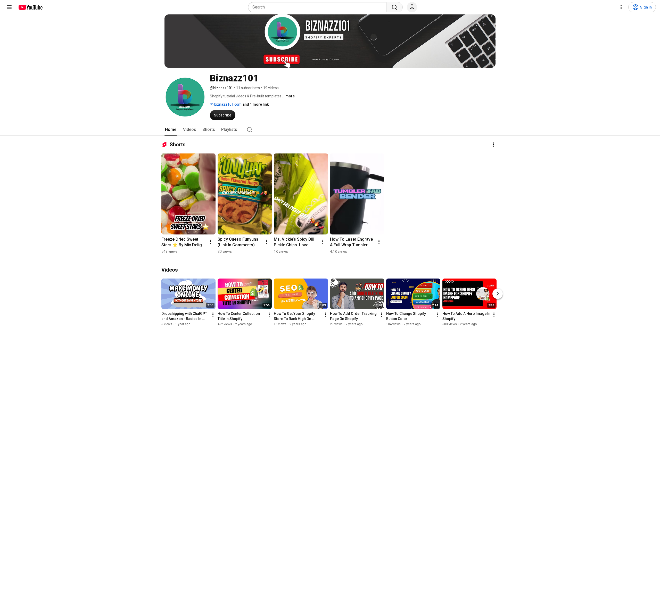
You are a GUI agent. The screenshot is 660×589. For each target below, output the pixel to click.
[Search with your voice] (412, 7)
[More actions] (493, 144)
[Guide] (9, 7)
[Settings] (621, 7)
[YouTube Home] (30, 7)
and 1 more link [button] (256, 104)
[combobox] (318, 7)
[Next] (497, 294)
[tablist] (330, 129)
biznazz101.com (227, 104)
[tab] (170, 129)
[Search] (394, 7)
